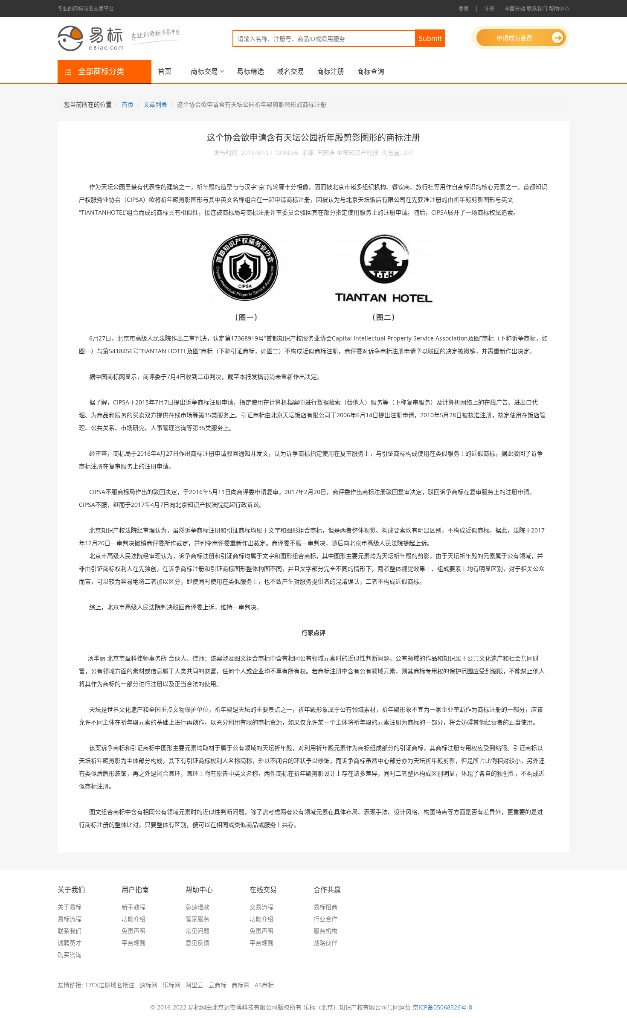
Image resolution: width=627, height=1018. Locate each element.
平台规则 (133, 943)
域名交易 (290, 71)
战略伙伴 (325, 943)
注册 (489, 8)
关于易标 (69, 907)
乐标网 (171, 985)
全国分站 (515, 8)
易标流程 (69, 919)
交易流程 (261, 907)
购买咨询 (69, 955)
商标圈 (241, 985)
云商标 (217, 985)
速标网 (148, 985)
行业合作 (325, 919)
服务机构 (325, 931)
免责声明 (133, 931)
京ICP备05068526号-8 (442, 1007)
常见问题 (197, 931)
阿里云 (194, 985)
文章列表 (155, 104)
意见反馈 (197, 943)
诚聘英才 (69, 943)
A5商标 (264, 985)
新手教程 (133, 907)
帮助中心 (559, 8)
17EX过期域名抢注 (109, 985)
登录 (464, 8)
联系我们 (537, 8)
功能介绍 (133, 919)
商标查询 (370, 71)
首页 (164, 71)
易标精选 (250, 71)
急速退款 (197, 907)
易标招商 (325, 907)
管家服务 (197, 919)
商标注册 (330, 71)
